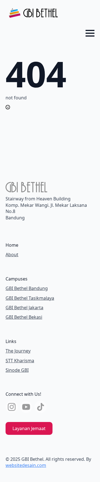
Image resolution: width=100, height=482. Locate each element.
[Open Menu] (90, 33)
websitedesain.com (26, 465)
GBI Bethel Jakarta (24, 307)
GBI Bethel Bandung (27, 288)
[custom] (40, 407)
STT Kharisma (20, 361)
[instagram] (12, 407)
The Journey (18, 351)
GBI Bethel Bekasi (24, 317)
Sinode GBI (17, 370)
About (12, 254)
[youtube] (26, 407)
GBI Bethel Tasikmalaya (30, 298)
